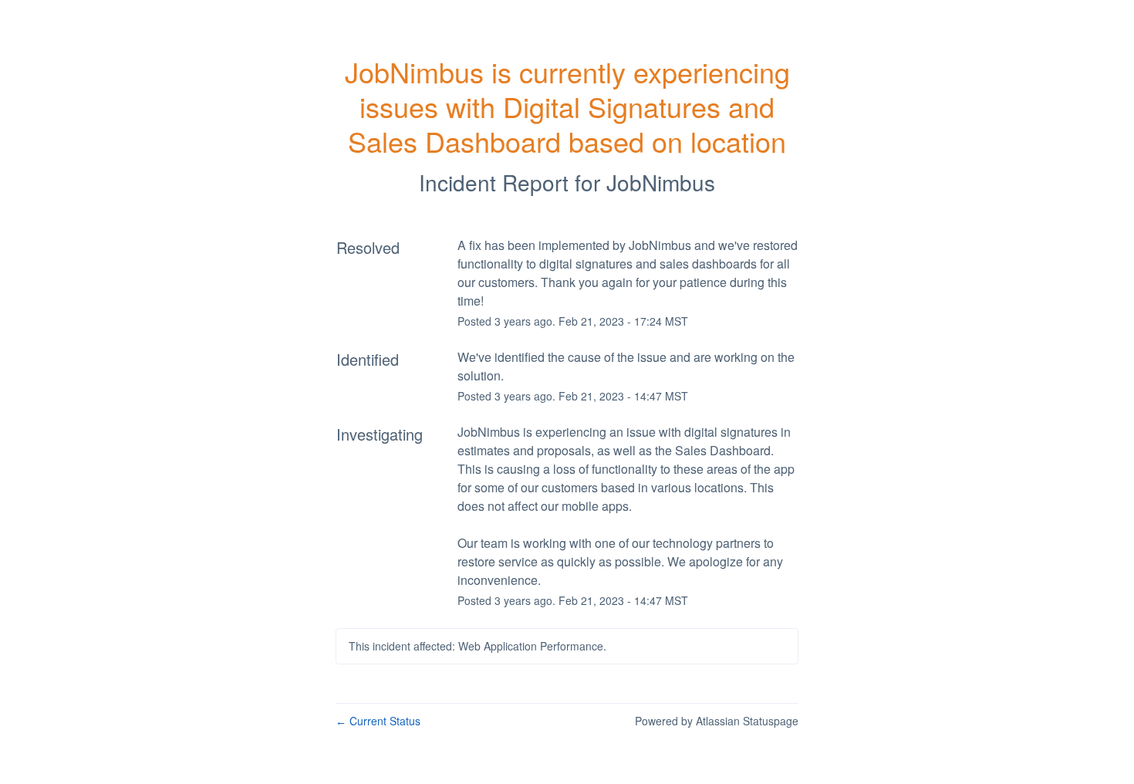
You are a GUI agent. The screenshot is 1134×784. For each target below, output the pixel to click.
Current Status (378, 720)
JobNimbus (660, 182)
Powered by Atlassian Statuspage (716, 720)
